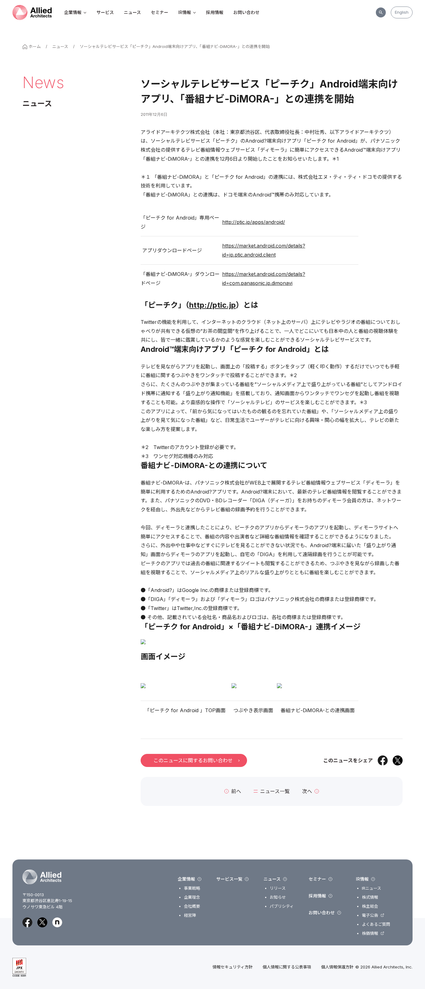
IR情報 (184, 12)
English (402, 12)
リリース (278, 888)
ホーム (35, 46)
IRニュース (371, 888)
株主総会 (370, 906)
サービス (105, 12)
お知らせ (278, 897)
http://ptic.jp (212, 305)
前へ (236, 791)
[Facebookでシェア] (383, 760)
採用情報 (214, 12)
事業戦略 (192, 888)
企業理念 (192, 897)
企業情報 (73, 12)
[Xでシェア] (398, 760)
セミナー (159, 12)
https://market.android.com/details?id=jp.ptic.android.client (263, 250)
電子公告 (370, 915)
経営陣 (190, 915)
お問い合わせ (246, 12)
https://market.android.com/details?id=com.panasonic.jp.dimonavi (263, 278)
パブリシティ (282, 906)
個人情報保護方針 (337, 967)
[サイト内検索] (381, 12)
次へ (307, 791)
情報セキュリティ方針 (233, 967)
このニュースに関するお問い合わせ (193, 760)
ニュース (132, 12)
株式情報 (370, 897)
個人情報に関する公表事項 (287, 967)
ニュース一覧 (275, 791)
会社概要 (192, 906)
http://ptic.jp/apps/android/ (253, 222)
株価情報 (370, 933)
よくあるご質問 (376, 924)
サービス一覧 (229, 879)
